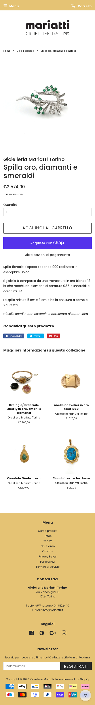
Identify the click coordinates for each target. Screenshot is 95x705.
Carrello (84, 6)
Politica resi (47, 562)
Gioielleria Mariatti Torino (46, 679)
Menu (14, 6)
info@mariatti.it (52, 610)
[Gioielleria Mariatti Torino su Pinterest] (41, 634)
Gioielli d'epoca (25, 51)
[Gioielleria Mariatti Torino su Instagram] (63, 634)
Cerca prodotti (47, 531)
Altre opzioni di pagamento (47, 254)
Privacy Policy (48, 556)
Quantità (10, 204)
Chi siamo (48, 546)
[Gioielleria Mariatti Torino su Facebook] (31, 634)
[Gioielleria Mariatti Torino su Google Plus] (52, 634)
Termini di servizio (47, 567)
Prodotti (47, 541)
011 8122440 (61, 605)
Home (6, 51)
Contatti (47, 551)
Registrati (76, 666)
